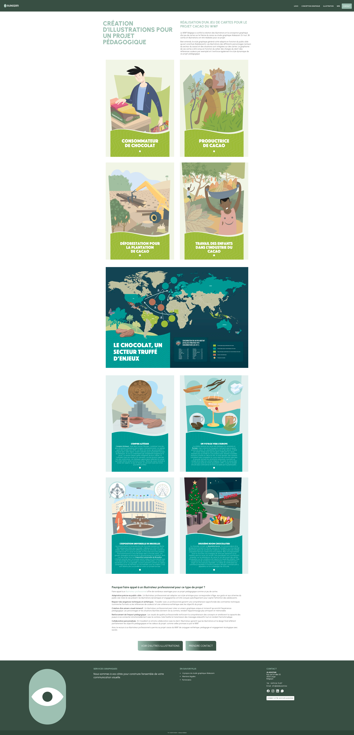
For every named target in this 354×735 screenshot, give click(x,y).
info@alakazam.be (279, 686)
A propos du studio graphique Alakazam (198, 673)
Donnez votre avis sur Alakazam (280, 698)
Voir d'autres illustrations (160, 645)
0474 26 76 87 (276, 683)
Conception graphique (310, 6)
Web (338, 6)
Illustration (328, 6)
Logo (296, 6)
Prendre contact (201, 645)
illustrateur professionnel (136, 591)
